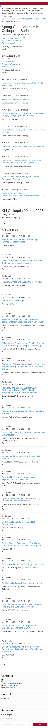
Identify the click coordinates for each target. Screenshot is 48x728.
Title (9, 215)
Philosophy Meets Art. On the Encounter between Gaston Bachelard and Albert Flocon (23, 320)
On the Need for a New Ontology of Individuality (24, 564)
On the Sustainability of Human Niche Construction (19, 523)
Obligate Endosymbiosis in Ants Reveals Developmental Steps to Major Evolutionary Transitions (22, 649)
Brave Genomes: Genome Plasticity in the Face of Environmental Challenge (20, 178)
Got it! (39, 724)
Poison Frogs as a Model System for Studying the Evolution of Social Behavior (23, 261)
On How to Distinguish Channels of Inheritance (23, 583)
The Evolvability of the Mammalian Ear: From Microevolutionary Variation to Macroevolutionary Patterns (23, 194)
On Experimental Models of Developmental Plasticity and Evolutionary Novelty (22, 605)
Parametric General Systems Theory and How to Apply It (23, 412)
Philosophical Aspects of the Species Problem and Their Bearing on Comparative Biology (23, 344)
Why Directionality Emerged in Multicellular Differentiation (23, 146)
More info (18, 726)
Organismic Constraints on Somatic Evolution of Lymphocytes (24, 433)
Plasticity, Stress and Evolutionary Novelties (22, 281)
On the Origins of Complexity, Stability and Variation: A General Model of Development (22, 544)
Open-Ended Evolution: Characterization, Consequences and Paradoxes (21, 499)
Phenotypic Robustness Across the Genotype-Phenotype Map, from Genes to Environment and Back (23, 366)
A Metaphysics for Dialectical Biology (15, 99)
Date (13, 215)
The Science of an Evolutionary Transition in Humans (11, 64)
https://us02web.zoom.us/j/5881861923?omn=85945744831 (24, 19)
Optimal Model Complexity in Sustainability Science (21, 457)
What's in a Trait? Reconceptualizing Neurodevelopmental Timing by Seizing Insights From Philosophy (23, 114)
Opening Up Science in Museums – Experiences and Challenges (18, 478)
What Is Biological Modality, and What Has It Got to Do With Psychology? (12, 40)
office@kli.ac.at (10, 687)
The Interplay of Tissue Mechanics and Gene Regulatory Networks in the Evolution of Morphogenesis (22, 161)
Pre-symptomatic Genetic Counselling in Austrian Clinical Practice (20, 240)
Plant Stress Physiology (13, 300)
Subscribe (9, 718)
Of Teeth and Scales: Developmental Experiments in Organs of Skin (19, 626)
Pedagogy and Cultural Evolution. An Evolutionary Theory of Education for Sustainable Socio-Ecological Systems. (20, 390)
